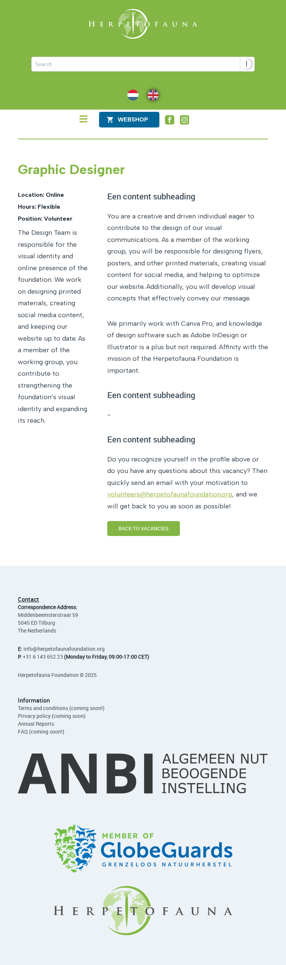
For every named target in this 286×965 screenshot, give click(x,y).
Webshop (133, 119)
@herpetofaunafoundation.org (69, 648)
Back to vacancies (143, 528)
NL (130, 94)
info (28, 648)
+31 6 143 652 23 (43, 656)
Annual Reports (36, 723)
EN (150, 94)
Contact (28, 599)
